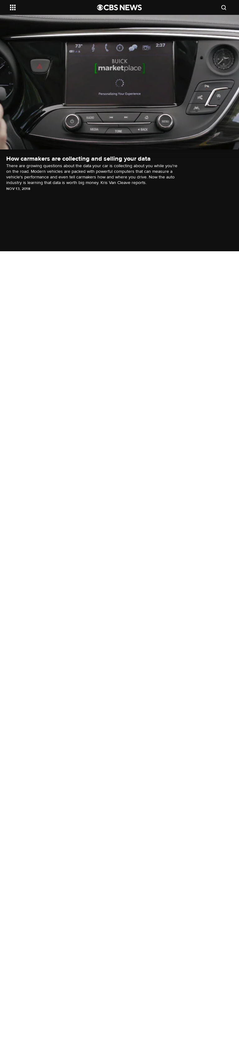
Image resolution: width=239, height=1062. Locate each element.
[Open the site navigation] (46, 7)
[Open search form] (224, 7)
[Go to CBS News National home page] (119, 7)
